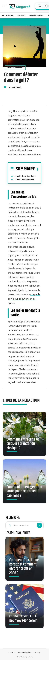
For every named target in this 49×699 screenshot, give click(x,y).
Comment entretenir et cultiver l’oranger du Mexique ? (23, 443)
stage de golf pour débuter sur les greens (24, 298)
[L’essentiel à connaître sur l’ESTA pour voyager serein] (24, 606)
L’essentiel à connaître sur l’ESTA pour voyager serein (23, 616)
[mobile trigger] (5, 6)
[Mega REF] (19, 6)
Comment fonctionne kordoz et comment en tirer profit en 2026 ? (24, 566)
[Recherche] (40, 6)
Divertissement (15, 68)
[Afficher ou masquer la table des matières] (37, 169)
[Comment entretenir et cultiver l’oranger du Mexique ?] (24, 434)
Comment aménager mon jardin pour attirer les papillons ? (24, 491)
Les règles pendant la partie (24, 179)
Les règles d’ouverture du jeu (24, 176)
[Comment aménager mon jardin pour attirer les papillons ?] (24, 481)
